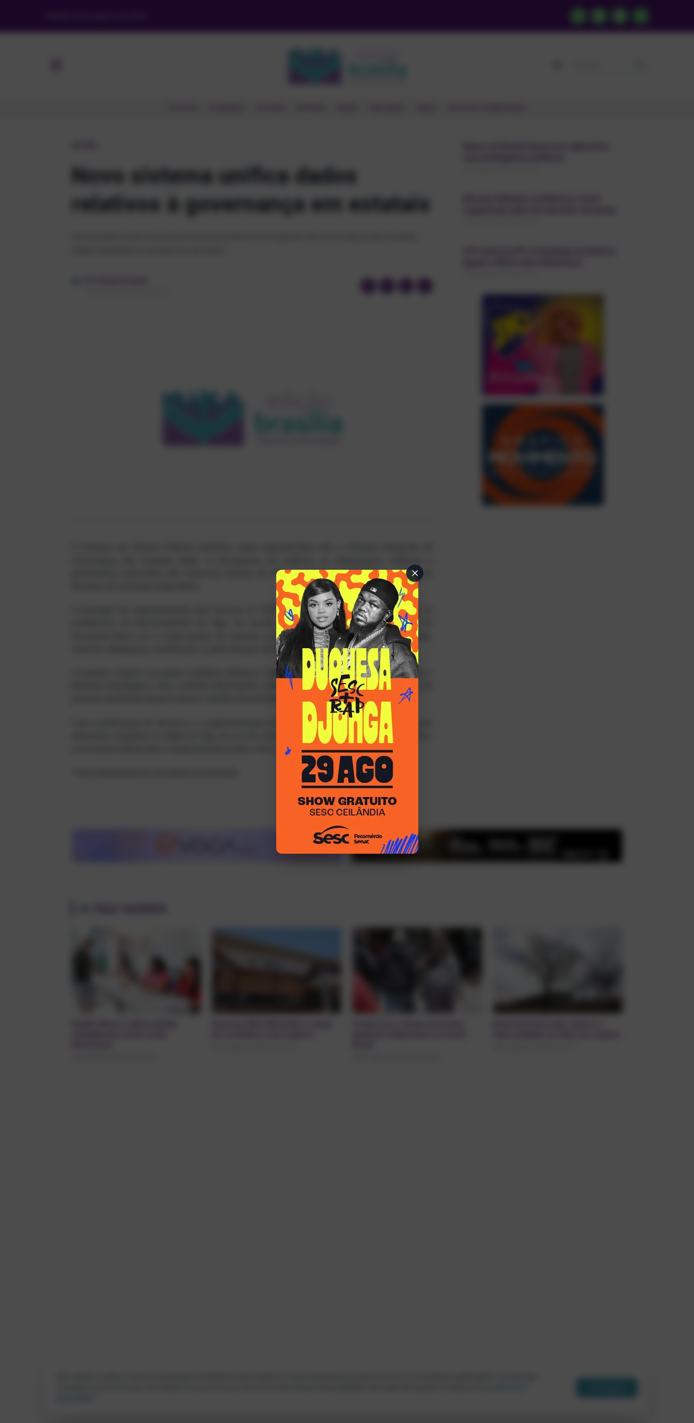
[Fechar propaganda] (415, 573)
